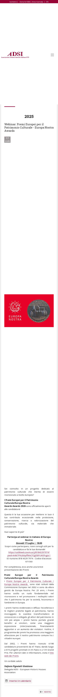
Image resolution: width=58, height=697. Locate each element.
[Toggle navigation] (52, 54)
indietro (47, 692)
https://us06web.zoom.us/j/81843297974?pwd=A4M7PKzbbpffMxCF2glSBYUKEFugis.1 (29, 554)
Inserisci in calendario (20, 680)
